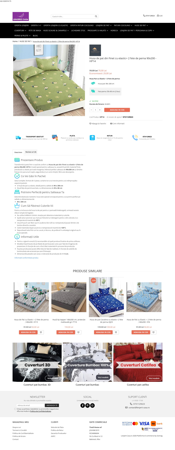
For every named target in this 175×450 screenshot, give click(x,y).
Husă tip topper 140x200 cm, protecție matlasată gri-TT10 (69, 320)
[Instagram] (92, 405)
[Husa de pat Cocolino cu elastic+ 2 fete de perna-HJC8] (106, 297)
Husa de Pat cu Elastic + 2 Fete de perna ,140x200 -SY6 (144, 320)
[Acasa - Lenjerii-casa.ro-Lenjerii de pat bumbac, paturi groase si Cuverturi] (25, 16)
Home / (16, 41)
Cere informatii (118, 123)
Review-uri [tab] (30, 152)
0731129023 (139, 404)
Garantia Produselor (58, 433)
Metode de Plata (57, 427)
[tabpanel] (49, 80)
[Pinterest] (87, 405)
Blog (35, 35)
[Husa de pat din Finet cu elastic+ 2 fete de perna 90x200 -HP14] (49, 80)
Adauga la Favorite (98, 123)
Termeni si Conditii (20, 430)
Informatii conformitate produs (26, 258)
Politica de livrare (19, 436)
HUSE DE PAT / (26, 41)
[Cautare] (96, 16)
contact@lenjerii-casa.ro (139, 407)
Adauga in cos (117, 110)
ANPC (53, 436)
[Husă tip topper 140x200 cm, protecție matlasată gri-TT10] (68, 297)
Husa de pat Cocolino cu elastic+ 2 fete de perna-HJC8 (106, 320)
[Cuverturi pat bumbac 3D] (37, 362)
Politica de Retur (57, 430)
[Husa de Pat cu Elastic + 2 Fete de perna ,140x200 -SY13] (31, 297)
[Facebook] (82, 405)
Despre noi (17, 427)
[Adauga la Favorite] (41, 332)
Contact (16, 439)
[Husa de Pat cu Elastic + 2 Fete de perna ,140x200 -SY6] (143, 297)
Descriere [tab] (18, 152)
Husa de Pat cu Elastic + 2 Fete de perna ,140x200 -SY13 (31, 320)
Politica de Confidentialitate (40, 411)
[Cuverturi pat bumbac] (87, 362)
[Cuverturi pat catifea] (137, 362)
